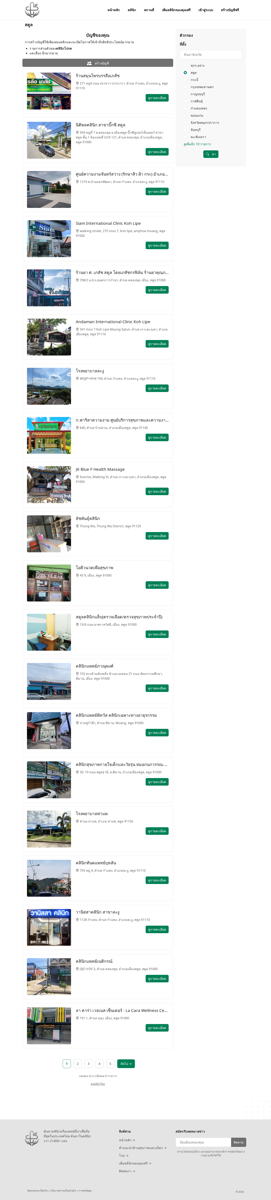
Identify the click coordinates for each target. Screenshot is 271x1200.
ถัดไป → (126, 1064)
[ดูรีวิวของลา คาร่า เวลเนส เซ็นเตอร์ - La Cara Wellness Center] (49, 1025)
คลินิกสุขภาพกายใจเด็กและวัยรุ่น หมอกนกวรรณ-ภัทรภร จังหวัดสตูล (122, 764)
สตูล (193, 72)
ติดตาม (239, 1142)
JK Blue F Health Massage (100, 469)
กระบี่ (194, 80)
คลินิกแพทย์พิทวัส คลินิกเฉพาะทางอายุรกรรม (116, 715)
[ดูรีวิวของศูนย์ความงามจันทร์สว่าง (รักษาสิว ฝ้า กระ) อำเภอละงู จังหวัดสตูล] (49, 189)
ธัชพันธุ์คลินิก (88, 518)
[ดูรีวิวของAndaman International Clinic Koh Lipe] (49, 337)
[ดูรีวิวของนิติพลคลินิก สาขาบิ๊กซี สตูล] (49, 140)
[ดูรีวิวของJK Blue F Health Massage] (49, 484)
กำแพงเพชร (198, 108)
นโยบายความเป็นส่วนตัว (63, 1190)
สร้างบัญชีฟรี (230, 10)
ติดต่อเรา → (127, 1171)
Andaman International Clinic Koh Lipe (113, 321)
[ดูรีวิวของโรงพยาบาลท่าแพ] (49, 829)
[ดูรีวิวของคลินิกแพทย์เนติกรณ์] (49, 976)
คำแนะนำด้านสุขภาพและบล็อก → (143, 1148)
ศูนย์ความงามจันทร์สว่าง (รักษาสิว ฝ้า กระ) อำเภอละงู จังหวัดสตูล (122, 174)
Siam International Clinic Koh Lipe (108, 223)
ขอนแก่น (196, 115)
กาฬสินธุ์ (196, 101)
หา (213, 154)
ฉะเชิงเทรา (198, 137)
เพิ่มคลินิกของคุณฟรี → (135, 1163)
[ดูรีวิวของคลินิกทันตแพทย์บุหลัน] (49, 878)
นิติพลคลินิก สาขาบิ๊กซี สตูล (100, 125)
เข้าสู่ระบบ (206, 10)
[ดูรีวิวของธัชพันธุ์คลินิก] (49, 533)
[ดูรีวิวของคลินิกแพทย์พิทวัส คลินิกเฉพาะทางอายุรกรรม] (49, 730)
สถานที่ (149, 10)
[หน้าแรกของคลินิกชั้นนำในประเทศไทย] (32, 10)
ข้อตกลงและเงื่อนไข (37, 1190)
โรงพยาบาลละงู (90, 371)
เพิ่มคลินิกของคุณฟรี (176, 10)
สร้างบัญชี (101, 63)
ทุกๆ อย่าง (198, 65)
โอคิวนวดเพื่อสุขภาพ (94, 567)
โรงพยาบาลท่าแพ (92, 813)
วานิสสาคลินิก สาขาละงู (97, 912)
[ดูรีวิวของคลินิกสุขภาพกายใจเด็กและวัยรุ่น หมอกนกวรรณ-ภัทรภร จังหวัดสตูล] (49, 779)
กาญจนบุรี (197, 94)
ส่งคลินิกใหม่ (98, 1084)
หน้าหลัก (114, 10)
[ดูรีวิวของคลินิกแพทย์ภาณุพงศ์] (49, 681)
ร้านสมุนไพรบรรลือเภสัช (98, 75)
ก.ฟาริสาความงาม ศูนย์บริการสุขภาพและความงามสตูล (122, 420)
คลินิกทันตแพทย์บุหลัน (96, 863)
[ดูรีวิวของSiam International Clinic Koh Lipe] (49, 238)
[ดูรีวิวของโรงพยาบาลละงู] (49, 386)
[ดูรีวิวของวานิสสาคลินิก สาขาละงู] (49, 927)
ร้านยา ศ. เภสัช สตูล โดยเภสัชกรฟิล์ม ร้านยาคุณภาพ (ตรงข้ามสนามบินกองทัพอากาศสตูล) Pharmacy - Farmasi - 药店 (122, 272)
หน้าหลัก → (127, 1140)
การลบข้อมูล (85, 1190)
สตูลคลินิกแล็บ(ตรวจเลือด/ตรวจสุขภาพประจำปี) (119, 617)
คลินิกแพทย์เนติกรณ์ (94, 961)
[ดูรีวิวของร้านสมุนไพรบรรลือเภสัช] (49, 91)
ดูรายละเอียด (157, 98)
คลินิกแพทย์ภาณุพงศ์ (94, 666)
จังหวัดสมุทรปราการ (204, 122)
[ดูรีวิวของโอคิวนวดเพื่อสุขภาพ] (49, 583)
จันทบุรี (195, 130)
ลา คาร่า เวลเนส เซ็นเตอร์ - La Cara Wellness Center (122, 1010)
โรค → (124, 1155)
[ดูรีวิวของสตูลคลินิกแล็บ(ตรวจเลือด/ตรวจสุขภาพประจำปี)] (49, 632)
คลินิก (132, 10)
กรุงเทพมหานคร (202, 87)
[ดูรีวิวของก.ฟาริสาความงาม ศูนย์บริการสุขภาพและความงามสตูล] (49, 435)
